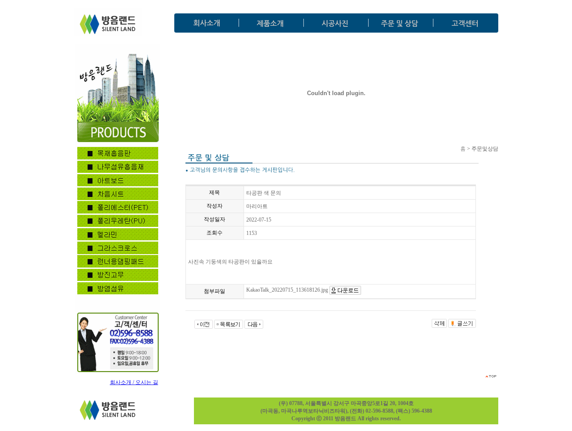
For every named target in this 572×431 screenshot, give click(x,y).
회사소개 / (122, 382)
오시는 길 (146, 382)
